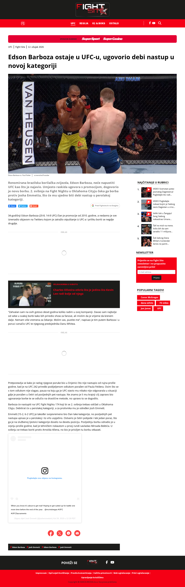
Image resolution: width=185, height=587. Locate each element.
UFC (73, 23)
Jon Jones (145, 308)
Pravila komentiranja (81, 573)
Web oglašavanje (121, 573)
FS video (163, 302)
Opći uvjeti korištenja (58, 573)
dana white (146, 302)
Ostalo (114, 23)
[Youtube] (154, 23)
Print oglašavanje (140, 573)
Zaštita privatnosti (102, 573)
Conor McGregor (149, 297)
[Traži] (159, 23)
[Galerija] (92, 124)
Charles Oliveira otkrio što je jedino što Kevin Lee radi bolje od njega (83, 291)
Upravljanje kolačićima (92, 577)
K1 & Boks (98, 23)
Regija (83, 23)
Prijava (156, 277)
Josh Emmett (30, 518)
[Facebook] (150, 22)
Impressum (41, 573)
